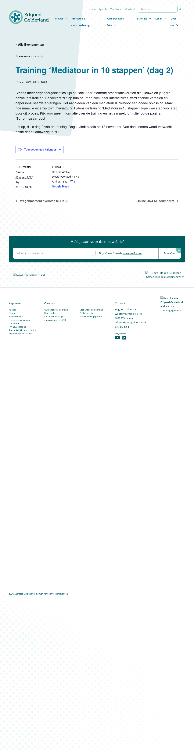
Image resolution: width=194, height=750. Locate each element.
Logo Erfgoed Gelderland (91, 309)
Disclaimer (14, 323)
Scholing (142, 18)
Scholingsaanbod (30, 118)
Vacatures (116, 9)
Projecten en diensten (19, 319)
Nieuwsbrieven (16, 316)
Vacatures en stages (54, 316)
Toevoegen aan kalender (40, 149)
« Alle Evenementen (30, 44)
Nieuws (59, 18)
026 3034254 (122, 327)
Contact (130, 9)
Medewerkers (50, 313)
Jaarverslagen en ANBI (55, 319)
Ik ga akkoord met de (120, 253)
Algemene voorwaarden (20, 333)
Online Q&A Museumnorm (156, 201)
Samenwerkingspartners (91, 316)
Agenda (103, 9)
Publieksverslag (87, 313)
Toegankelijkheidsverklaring (22, 330)
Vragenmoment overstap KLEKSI (43, 201)
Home (92, 9)
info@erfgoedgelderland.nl (130, 322)
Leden (158, 18)
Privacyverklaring (17, 326)
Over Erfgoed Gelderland (56, 309)
